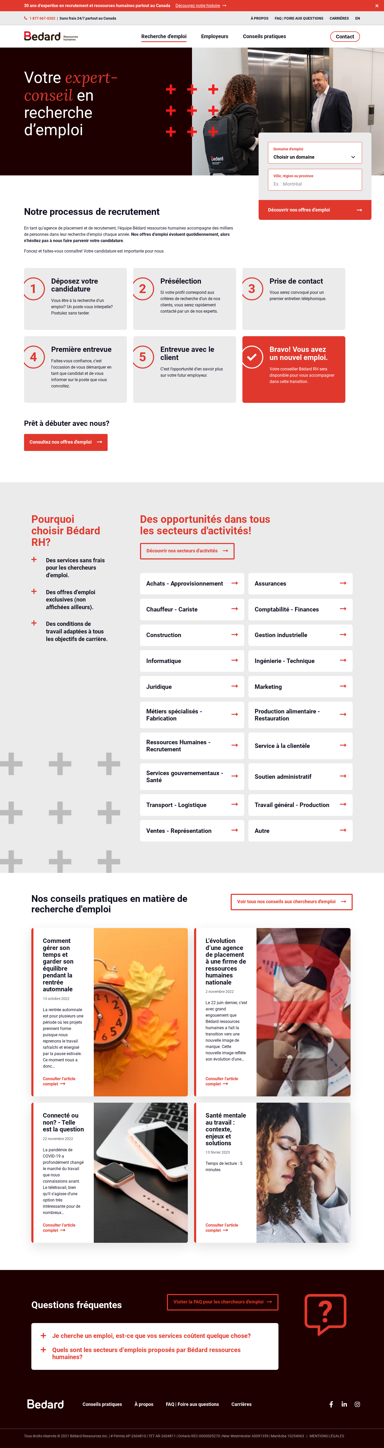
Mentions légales (327, 1436)
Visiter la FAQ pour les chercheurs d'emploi (218, 1301)
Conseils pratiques (264, 36)
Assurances (270, 583)
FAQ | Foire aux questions (299, 18)
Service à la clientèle (282, 745)
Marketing (268, 686)
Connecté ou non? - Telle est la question (63, 1122)
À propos (260, 18)
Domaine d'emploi (288, 149)
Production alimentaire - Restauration (287, 715)
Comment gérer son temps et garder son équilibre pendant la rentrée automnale (58, 965)
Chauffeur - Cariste (171, 609)
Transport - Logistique (176, 805)
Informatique (163, 661)
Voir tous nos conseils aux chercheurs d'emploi (286, 901)
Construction (163, 635)
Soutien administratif (283, 776)
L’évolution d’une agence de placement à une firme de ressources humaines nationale (226, 961)
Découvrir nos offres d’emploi (299, 210)
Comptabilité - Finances (287, 609)
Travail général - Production (292, 805)
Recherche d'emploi (164, 36)
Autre (262, 830)
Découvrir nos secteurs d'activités (182, 550)
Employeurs (214, 36)
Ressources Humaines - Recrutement (178, 746)
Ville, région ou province (293, 176)
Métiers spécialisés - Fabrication (174, 715)
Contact (345, 36)
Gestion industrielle (281, 635)
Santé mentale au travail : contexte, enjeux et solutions (226, 1129)
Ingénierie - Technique (285, 661)
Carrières (339, 18)
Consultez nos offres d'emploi (61, 442)
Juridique (159, 686)
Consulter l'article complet (59, 1081)
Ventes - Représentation (179, 830)
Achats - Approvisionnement (184, 583)
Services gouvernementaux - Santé (184, 777)
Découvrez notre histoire (198, 5)
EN (357, 18)
